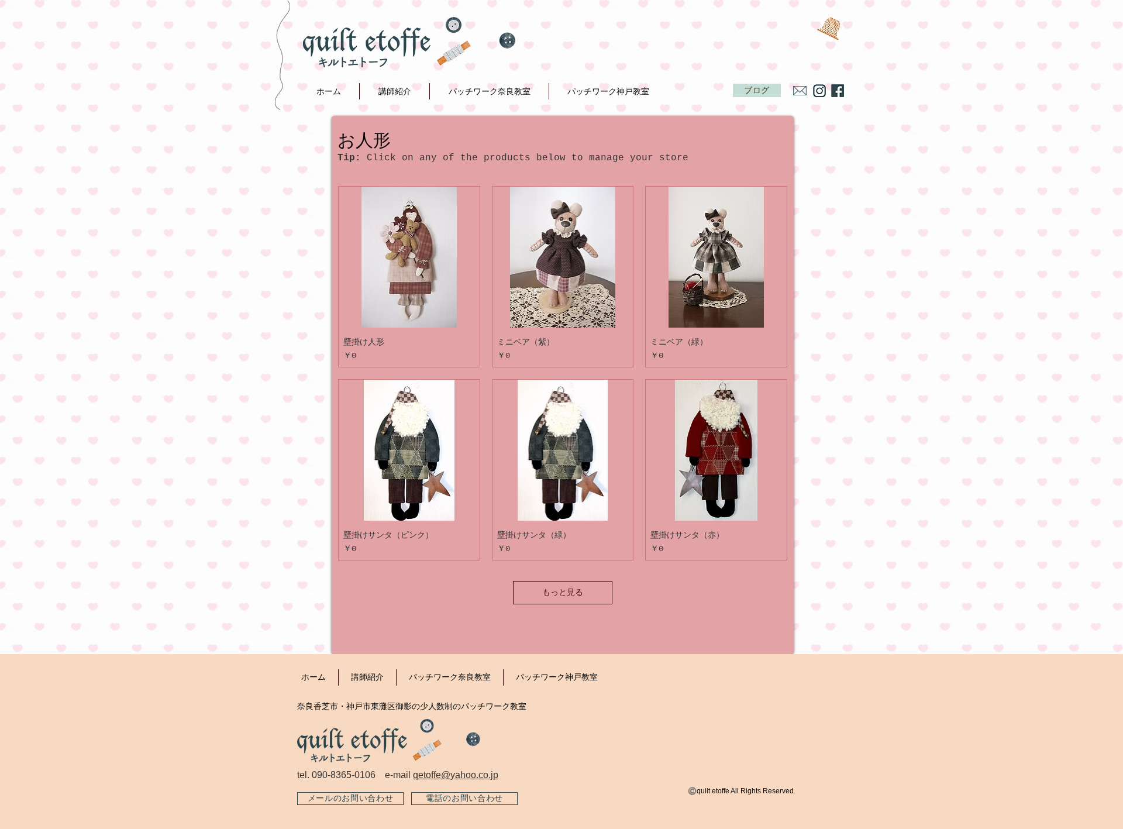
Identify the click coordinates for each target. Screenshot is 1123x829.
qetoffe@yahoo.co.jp (455, 775)
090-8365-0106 (344, 775)
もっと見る (562, 592)
